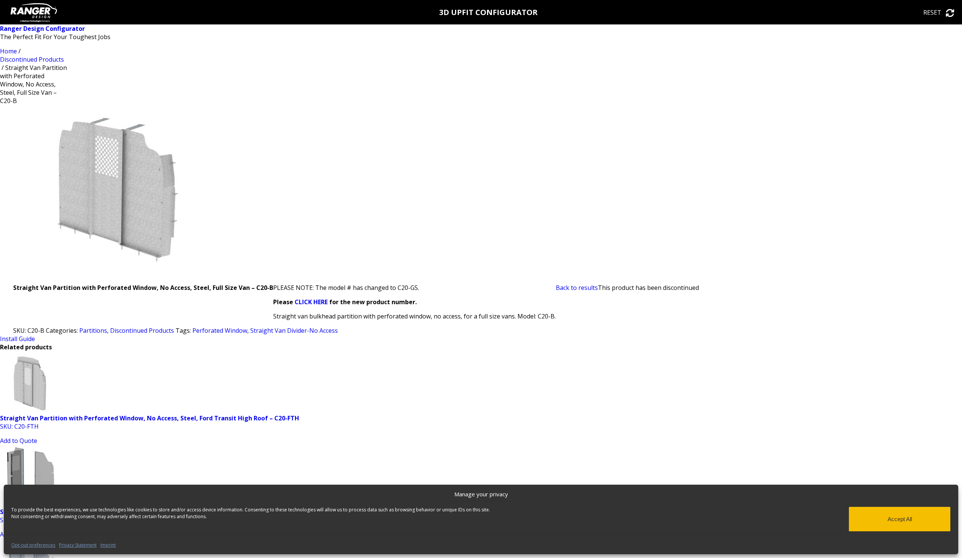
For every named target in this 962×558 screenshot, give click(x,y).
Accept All (900, 519)
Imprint (108, 545)
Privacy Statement (78, 545)
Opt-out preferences (33, 545)
